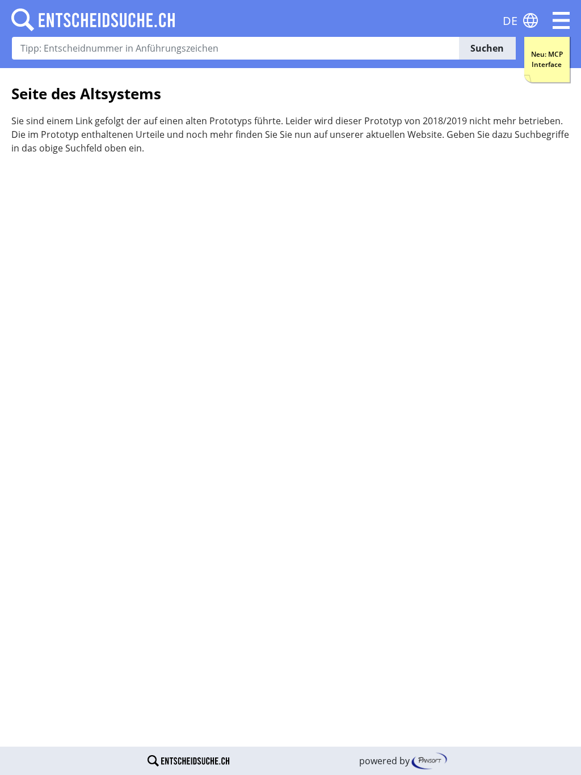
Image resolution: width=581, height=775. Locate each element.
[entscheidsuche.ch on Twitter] (302, 760)
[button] (561, 20)
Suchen (487, 48)
